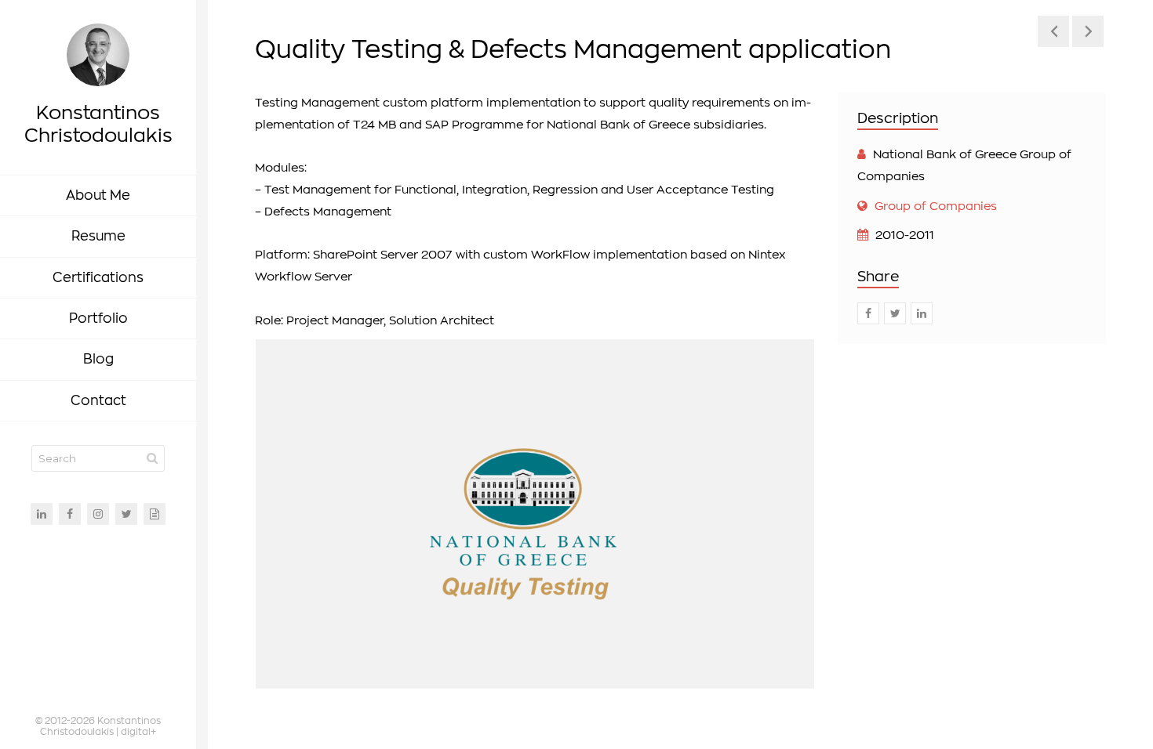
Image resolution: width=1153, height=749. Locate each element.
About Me (98, 195)
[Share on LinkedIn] (922, 313)
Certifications (98, 277)
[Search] (152, 458)
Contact (98, 400)
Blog (98, 359)
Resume (98, 236)
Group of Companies (936, 206)
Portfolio (98, 318)
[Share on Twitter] (895, 313)
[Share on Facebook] (868, 313)
